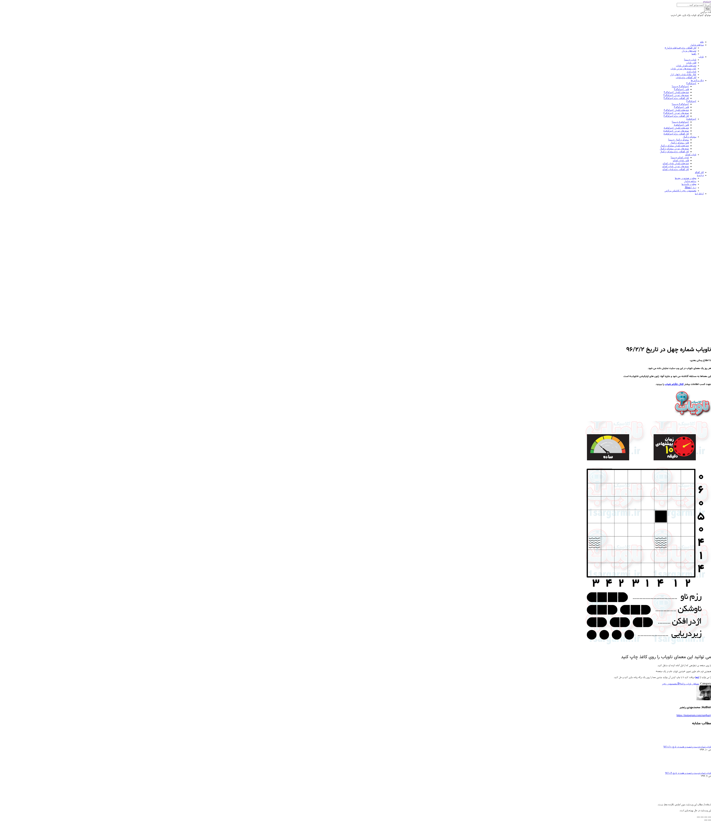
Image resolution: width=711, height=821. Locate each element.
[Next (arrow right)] (705, 820)
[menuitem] (702, 42)
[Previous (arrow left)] (709, 820)
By (671, 683)
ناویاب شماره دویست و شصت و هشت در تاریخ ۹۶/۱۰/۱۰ (687, 746)
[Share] (705, 817)
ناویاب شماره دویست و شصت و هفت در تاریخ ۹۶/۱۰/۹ (688, 773)
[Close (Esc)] (709, 817)
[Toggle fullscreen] (702, 817)
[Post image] (701, 743)
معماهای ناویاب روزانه (690, 683)
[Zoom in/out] (698, 817)
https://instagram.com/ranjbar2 (694, 715)
